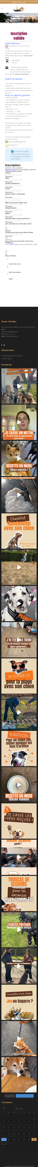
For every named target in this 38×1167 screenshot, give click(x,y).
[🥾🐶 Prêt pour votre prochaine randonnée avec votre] (19, 531)
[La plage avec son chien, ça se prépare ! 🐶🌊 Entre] (19, 676)
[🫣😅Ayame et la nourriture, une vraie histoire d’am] (19, 1074)
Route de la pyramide (22, 74)
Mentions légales (6, 358)
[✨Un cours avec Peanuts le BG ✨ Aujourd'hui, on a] (19, 603)
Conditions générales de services (12, 355)
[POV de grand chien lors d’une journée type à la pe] (19, 494)
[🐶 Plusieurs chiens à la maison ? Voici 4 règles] (19, 386)
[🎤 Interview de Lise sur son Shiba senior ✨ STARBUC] (19, 857)
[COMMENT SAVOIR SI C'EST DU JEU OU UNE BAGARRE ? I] (19, 1002)
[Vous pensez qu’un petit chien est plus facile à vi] (19, 422)
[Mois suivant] (34, 1108)
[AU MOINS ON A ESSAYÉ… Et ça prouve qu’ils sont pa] (19, 639)
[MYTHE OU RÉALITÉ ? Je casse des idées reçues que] (19, 821)
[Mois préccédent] (3, 1108)
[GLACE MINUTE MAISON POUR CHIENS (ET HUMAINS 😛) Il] (19, 458)
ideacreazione (18, 1166)
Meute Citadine (29, 1166)
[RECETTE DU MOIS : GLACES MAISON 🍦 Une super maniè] (19, 784)
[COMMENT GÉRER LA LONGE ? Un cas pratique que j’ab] (19, 929)
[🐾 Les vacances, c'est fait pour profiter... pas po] (19, 893)
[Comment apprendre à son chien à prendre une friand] (19, 966)
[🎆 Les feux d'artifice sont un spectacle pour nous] (19, 748)
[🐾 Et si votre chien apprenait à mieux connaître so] (19, 712)
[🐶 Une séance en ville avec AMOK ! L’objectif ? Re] (19, 1038)
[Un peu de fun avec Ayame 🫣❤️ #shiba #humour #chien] (19, 567)
